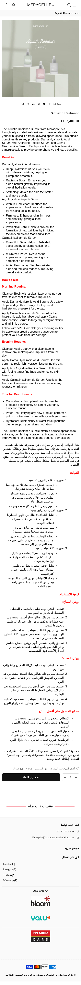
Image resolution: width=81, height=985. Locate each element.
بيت (77, 13)
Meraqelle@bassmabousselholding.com (53, 837)
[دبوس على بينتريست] (39, 104)
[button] (6, 5)
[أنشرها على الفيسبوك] (50, 104)
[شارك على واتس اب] (28, 104)
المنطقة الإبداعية (14, 974)
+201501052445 (65, 831)
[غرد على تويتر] (44, 104)
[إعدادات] (13, 5)
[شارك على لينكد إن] (33, 104)
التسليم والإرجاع (35, 768)
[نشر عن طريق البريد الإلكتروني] (22, 104)
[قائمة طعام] (74, 5)
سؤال (16, 768)
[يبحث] (69, 5)
